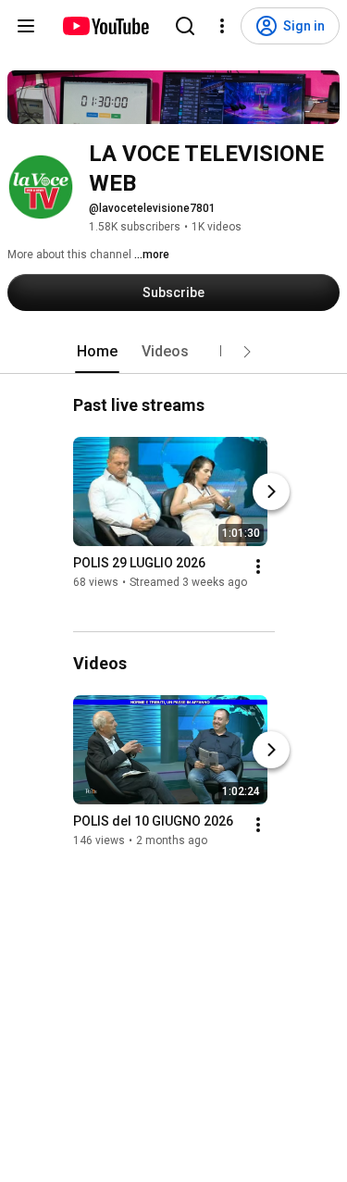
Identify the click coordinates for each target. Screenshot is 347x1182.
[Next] (271, 491)
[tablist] (174, 352)
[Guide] (26, 26)
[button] (247, 352)
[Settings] (222, 26)
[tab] (97, 352)
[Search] (185, 26)
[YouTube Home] (105, 26)
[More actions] (258, 566)
